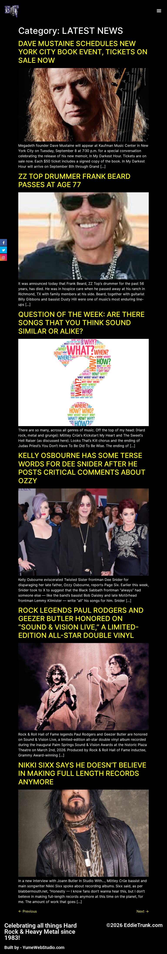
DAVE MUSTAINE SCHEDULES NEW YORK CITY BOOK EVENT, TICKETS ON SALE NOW (82, 52)
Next (143, 911)
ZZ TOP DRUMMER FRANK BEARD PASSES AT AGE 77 (74, 180)
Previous (27, 911)
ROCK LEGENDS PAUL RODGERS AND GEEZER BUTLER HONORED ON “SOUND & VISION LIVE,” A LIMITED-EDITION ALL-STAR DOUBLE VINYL (81, 623)
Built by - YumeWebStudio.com (34, 947)
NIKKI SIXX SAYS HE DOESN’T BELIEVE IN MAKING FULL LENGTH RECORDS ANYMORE (82, 773)
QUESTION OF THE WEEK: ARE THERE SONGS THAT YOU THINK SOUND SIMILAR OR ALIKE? (81, 322)
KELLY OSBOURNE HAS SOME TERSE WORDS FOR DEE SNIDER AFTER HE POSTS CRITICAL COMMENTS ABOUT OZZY (81, 468)
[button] (159, 10)
